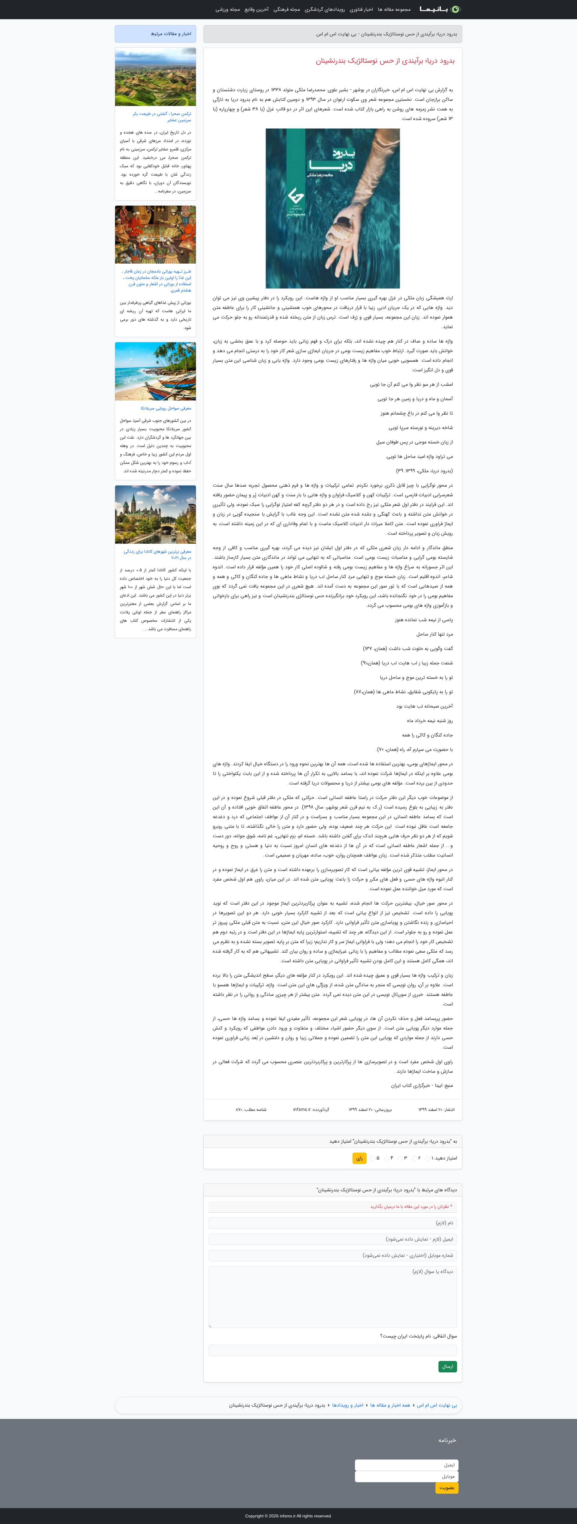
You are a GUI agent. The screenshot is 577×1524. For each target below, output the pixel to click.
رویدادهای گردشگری (325, 9)
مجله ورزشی (227, 9)
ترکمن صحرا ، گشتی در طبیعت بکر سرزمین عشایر (162, 117)
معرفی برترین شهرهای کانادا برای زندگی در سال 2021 (157, 555)
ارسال (447, 1366)
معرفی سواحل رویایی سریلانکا (166, 408)
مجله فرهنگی (286, 9)
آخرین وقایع (257, 9)
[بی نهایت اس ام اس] (440, 9)
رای (359, 1158)
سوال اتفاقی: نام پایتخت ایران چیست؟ (418, 1336)
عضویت (447, 1488)
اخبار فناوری (361, 9)
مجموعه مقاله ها (394, 9)
